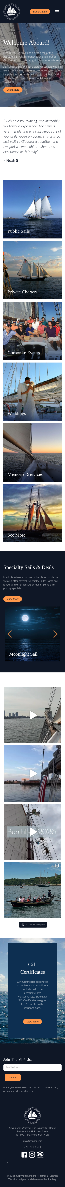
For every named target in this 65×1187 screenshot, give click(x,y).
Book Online (40, 11)
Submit (12, 1077)
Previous (10, 634)
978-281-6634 (32, 1147)
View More (13, 598)
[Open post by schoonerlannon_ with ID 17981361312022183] (32, 715)
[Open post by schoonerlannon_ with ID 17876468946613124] (32, 832)
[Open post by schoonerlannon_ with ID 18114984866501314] (32, 890)
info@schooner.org (32, 1141)
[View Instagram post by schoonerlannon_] (57, 739)
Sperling (52, 1179)
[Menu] (57, 11)
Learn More (13, 89)
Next (55, 634)
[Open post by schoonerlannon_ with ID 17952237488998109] (32, 773)
